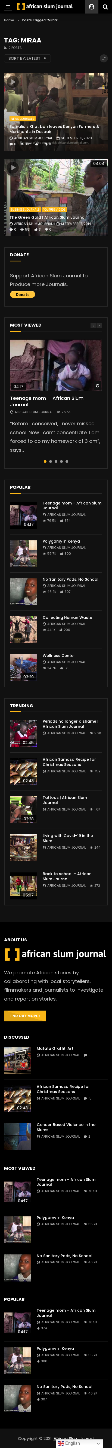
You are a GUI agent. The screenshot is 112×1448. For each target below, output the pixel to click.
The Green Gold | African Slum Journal (48, 217)
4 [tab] (61, 461)
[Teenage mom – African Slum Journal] (23, 515)
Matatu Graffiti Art (55, 1048)
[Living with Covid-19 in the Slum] (23, 847)
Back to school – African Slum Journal (67, 876)
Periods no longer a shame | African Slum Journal (70, 724)
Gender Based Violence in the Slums (66, 1127)
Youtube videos (54, 210)
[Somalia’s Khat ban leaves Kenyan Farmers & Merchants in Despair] (56, 112)
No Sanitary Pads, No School (70, 579)
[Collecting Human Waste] (23, 629)
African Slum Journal (33, 138)
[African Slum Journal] (45, 6)
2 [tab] (50, 461)
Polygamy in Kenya (61, 541)
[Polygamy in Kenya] (23, 553)
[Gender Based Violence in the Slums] (17, 1136)
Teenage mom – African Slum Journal (46, 401)
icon (13, 82)
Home (9, 20)
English (72, 1443)
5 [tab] (67, 461)
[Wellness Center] (23, 667)
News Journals (22, 119)
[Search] (105, 7)
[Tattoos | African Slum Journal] (23, 809)
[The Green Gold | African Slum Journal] (56, 198)
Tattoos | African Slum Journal (65, 800)
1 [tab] (45, 461)
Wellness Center (59, 655)
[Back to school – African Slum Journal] (23, 885)
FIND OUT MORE (24, 1016)
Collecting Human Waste (67, 617)
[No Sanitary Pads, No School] (23, 591)
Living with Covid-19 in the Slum (68, 838)
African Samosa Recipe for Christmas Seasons (69, 762)
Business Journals (25, 210)
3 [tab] (56, 461)
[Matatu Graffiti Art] (17, 1060)
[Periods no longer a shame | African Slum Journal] (23, 733)
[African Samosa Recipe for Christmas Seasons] (23, 771)
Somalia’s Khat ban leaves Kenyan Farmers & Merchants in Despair (54, 129)
